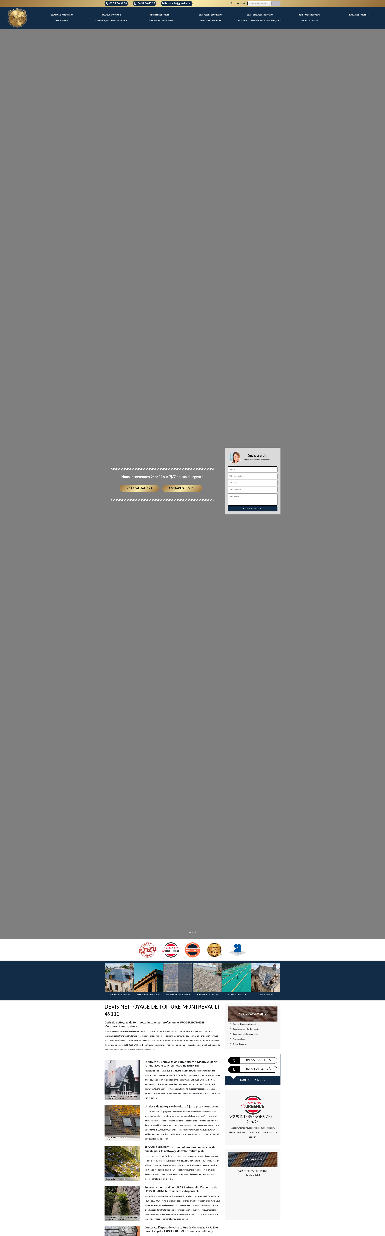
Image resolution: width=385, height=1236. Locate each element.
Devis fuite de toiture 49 (309, 15)
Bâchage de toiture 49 (358, 15)
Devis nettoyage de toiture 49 (260, 15)
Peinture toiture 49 (309, 21)
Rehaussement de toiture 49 (161, 21)
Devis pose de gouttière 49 (210, 15)
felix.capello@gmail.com (176, 3)
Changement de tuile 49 (210, 21)
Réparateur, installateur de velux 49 (111, 21)
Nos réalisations (139, 488)
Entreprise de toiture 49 (160, 15)
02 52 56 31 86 (118, 3)
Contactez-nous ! (182, 488)
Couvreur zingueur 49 (111, 15)
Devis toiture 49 (62, 21)
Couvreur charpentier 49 (62, 15)
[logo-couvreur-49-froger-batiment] (17, 18)
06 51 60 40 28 (146, 3)
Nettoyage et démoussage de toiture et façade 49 (259, 21)
